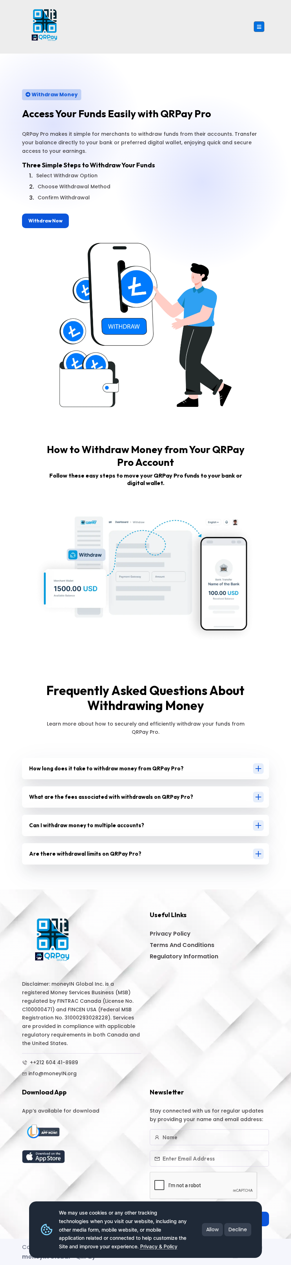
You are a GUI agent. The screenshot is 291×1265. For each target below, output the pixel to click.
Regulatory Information (184, 956)
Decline (238, 1229)
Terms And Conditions (182, 945)
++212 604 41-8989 (53, 1062)
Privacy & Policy (158, 1246)
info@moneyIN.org (52, 1073)
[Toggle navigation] (259, 27)
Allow (212, 1229)
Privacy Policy (170, 933)
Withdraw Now (45, 221)
